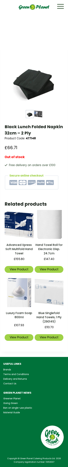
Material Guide (11, 412)
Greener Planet (12, 398)
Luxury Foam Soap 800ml (19, 315)
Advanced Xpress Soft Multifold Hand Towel (19, 249)
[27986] (34, 79)
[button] (30, 114)
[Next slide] (40, 114)
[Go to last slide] (27, 114)
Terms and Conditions (16, 374)
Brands (7, 369)
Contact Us (9, 383)
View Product (19, 269)
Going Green (10, 403)
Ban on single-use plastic (17, 407)
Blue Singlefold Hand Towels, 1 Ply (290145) (49, 317)
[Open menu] (62, 5)
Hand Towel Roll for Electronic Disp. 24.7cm (49, 249)
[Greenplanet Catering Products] (34, 7)
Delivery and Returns (15, 379)
